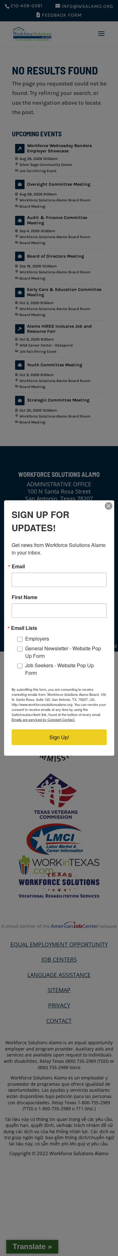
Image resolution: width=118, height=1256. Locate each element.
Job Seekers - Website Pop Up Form (59, 668)
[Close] (108, 506)
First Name (24, 597)
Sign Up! (59, 736)
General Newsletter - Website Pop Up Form (63, 651)
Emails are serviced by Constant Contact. (43, 719)
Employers (37, 638)
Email (18, 566)
